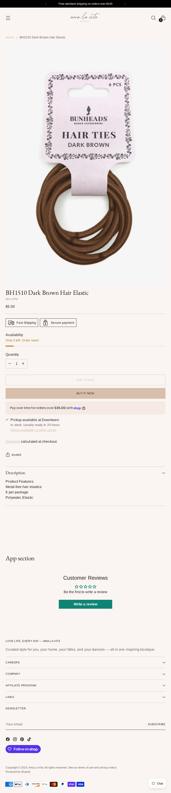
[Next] (125, 4)
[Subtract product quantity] (10, 363)
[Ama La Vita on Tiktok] (29, 740)
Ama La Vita (35, 767)
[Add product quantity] (23, 363)
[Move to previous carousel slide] (151, 530)
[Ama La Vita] (85, 17)
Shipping (13, 441)
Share (16, 455)
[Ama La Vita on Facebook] (8, 740)
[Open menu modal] (7, 17)
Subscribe (156, 724)
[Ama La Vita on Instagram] (15, 740)
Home (10, 37)
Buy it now (85, 393)
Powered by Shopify (18, 771)
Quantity (12, 354)
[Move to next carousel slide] (161, 530)
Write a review (85, 604)
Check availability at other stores (33, 430)
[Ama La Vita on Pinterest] (22, 740)
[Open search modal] (153, 17)
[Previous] (46, 4)
